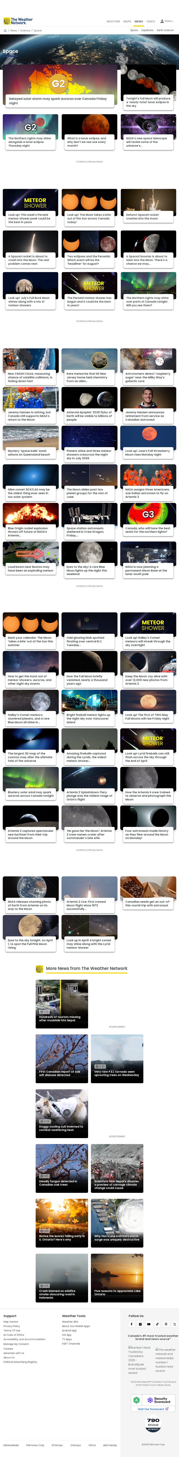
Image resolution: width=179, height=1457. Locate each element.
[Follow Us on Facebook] (131, 1324)
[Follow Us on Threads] (166, 1324)
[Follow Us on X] (174, 1324)
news (13, 30)
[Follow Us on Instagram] (140, 1324)
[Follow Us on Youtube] (149, 1324)
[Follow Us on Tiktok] (157, 1324)
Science (25, 30)
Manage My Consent (16, 1344)
